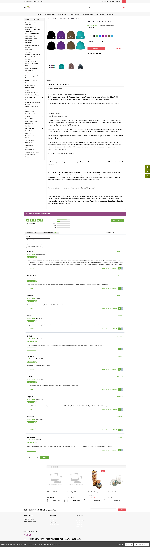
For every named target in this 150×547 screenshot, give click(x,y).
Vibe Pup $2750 (72, 492)
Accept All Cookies (141, 544)
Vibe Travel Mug (93, 492)
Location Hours (88, 14)
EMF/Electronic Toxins (56, 18)
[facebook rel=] (24, 535)
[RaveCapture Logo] (44, 213)
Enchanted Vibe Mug (114, 492)
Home (39, 14)
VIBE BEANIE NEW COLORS (74, 18)
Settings (120, 544)
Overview (49, 80)
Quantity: (90, 41)
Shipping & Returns (55, 524)
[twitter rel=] (30, 535)
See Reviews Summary (34, 246)
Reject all (129, 544)
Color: (90, 36)
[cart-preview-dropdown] (123, 1)
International (75, 14)
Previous (48, 40)
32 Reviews (102, 25)
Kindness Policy (50, 14)
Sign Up (118, 1)
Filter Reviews (30, 236)
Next (84, 40)
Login (112, 1)
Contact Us (100, 14)
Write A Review (110, 25)
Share (32, 268)
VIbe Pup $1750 (52, 492)
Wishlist (110, 14)
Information (62, 14)
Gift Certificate (104, 1)
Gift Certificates (53, 518)
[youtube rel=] (27, 535)
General (64, 18)
